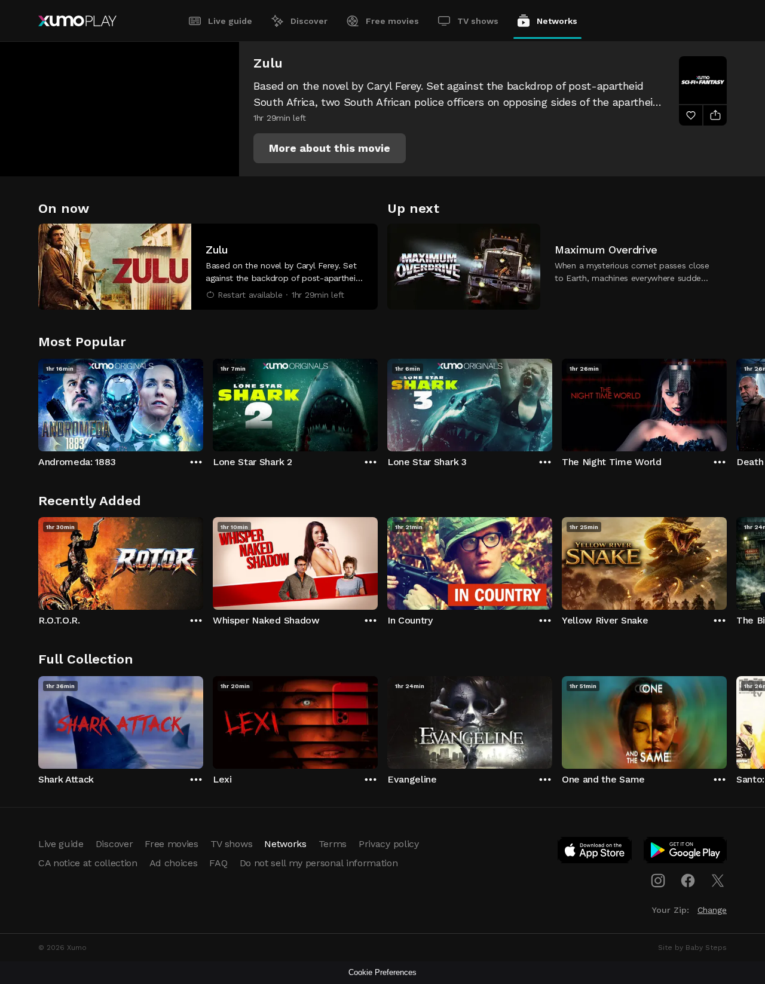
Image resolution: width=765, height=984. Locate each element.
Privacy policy (389, 843)
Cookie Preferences (382, 972)
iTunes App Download (595, 852)
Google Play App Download (686, 852)
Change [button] (712, 910)
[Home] (77, 21)
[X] (718, 881)
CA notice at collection (87, 863)
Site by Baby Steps (692, 947)
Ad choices (173, 863)
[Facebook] (688, 881)
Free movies (392, 21)
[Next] (726, 402)
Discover (309, 21)
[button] (329, 148)
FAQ (218, 863)
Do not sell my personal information (319, 863)
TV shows (477, 21)
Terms (333, 843)
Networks (557, 21)
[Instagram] (658, 881)
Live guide (230, 21)
